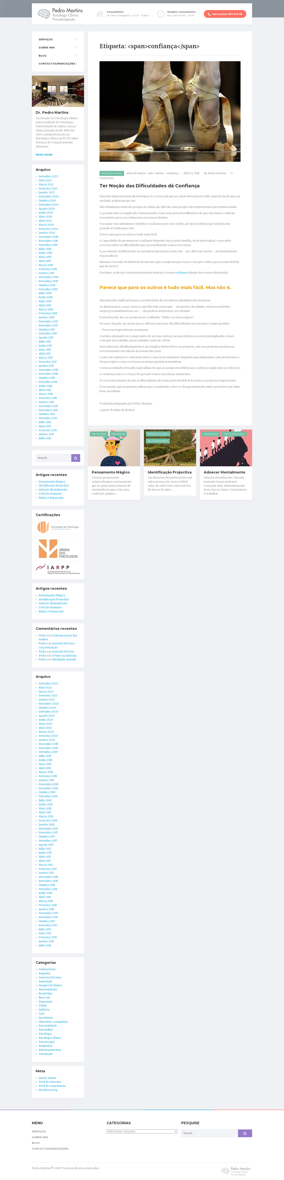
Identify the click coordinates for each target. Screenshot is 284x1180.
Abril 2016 (45, 390)
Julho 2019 (45, 249)
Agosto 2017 (46, 337)
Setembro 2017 (48, 333)
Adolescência (47, 969)
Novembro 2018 (48, 281)
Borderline (45, 993)
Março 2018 (46, 309)
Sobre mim (46, 47)
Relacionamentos (158, 441)
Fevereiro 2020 (48, 229)
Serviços (46, 39)
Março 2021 (46, 184)
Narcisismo (46, 1017)
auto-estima (156, 173)
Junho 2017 (45, 345)
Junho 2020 (46, 212)
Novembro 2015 (48, 410)
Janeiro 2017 (46, 366)
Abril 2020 (45, 220)
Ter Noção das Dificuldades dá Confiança (149, 185)
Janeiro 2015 (46, 434)
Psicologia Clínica (111, 173)
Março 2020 (46, 224)
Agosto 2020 (47, 208)
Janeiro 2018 (46, 317)
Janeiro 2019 (46, 273)
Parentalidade (48, 1025)
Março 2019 (46, 265)
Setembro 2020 (48, 204)
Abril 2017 (45, 353)
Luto (41, 1013)
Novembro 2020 (49, 196)
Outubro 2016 (47, 378)
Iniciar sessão (47, 1078)
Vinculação (46, 1054)
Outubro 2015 (47, 414)
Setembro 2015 (48, 418)
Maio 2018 (45, 301)
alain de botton (136, 173)
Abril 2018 (45, 305)
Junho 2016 (45, 386)
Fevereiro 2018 (48, 313)
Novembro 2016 (48, 373)
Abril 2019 (45, 261)
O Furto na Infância (64, 655)
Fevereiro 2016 (48, 398)
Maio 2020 (45, 216)
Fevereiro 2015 (48, 430)
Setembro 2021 (48, 176)
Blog (43, 55)
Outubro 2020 (47, 200)
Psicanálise (118, 434)
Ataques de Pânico (50, 985)
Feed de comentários (52, 1086)
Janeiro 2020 (47, 232)
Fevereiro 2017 (48, 361)
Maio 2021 (45, 180)
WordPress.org (48, 1090)
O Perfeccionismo (50, 493)
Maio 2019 (45, 257)
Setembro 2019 (48, 245)
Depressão (45, 1001)
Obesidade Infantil (64, 659)
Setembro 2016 (48, 382)
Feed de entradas (50, 1082)
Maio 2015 (45, 426)
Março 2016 (46, 394)
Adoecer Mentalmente (224, 472)
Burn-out (44, 997)
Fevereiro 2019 (48, 269)
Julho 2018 (45, 293)
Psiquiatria (45, 1045)
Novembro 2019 (48, 241)
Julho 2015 (45, 422)
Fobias (43, 1005)
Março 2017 (46, 357)
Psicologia (45, 1033)
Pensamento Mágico (111, 472)
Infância (44, 1009)
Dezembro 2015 (48, 406)
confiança (172, 173)
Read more (44, 154)
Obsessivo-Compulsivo (53, 1021)
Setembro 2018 (48, 289)
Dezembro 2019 (48, 236)
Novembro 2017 (48, 325)
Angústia (44, 973)
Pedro (42, 635)
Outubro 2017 (47, 329)
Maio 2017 (45, 349)
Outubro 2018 (47, 285)
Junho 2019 (45, 253)
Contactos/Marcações (57, 63)
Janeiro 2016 (46, 402)
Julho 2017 (45, 341)
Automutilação (48, 989)
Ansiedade (45, 981)
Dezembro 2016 (48, 370)
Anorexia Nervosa (63, 651)
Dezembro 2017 (48, 321)
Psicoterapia (99, 434)
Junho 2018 (45, 297)
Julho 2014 (45, 438)
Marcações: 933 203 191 (227, 14)
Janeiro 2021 (46, 192)
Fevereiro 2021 (48, 188)
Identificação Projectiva (170, 472)
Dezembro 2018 (48, 277)
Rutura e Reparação (51, 497)
